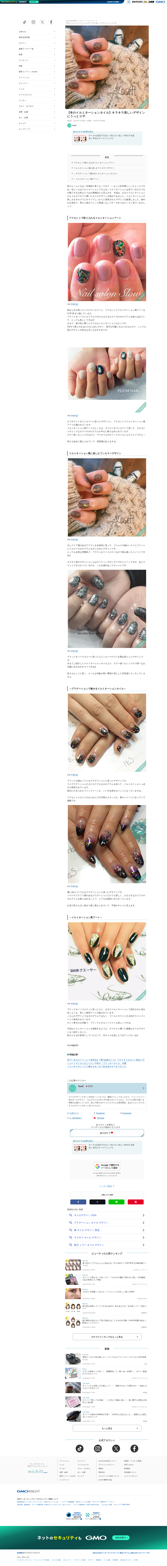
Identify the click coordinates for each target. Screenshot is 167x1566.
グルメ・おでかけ (26, 106)
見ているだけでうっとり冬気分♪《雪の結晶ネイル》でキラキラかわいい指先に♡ (106, 1060)
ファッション (24, 77)
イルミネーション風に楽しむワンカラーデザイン (94, 168)
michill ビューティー (140, 1270)
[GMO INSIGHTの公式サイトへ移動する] (28, 1491)
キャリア (22, 123)
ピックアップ (24, 129)
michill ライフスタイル (139, 1284)
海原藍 (145, 1392)
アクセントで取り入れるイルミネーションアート (94, 163)
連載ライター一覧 (26, 49)
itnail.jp (74, 304)
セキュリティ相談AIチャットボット (103, 1502)
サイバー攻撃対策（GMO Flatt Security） (86, 1504)
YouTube (100, 1118)
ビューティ (23, 83)
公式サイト (74, 1113)
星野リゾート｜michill (28, 72)
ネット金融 (107, 1560)
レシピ (21, 89)
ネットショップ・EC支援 (41, 1560)
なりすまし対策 (107, 1504)
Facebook (100, 1113)
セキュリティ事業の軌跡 (122, 1504)
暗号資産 (115, 1560)
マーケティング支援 (79, 1560)
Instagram (127, 1113)
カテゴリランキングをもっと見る (107, 1337)
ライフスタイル (25, 94)
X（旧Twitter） (76, 1118)
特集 (20, 66)
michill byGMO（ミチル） (75, 21)
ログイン (22, 43)
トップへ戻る (106, 1186)
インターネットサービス (24, 1560)
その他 (136, 1560)
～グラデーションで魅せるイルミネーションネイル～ (96, 173)
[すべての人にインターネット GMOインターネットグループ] (149, 2)
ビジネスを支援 (56, 1560)
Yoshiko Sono (142, 1298)
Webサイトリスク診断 (83, 1502)
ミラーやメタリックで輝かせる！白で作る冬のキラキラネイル (96, 1066)
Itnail (74, 125)
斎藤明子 (144, 1313)
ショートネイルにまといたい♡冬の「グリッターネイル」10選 (96, 1063)
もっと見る (107, 1428)
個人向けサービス (126, 1560)
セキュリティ (67, 1560)
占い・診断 (23, 117)
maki (145, 1364)
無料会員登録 (24, 37)
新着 (20, 54)
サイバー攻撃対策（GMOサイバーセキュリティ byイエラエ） (52, 1504)
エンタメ (22, 100)
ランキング (23, 60)
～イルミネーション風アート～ (87, 179)
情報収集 (98, 1560)
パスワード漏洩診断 (67, 1502)
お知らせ (22, 31)
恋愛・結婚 (23, 112)
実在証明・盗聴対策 (23, 1504)
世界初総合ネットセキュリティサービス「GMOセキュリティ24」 (38, 1502)
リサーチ (90, 1560)
